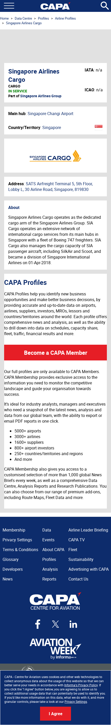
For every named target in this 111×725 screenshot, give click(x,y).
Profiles (43, 18)
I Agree (55, 713)
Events (48, 540)
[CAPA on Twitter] (55, 624)
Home (4, 18)
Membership (14, 530)
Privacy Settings (76, 701)
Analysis (50, 569)
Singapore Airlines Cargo (24, 23)
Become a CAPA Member (55, 352)
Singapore (51, 127)
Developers (13, 569)
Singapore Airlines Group (40, 95)
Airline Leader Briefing (88, 530)
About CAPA (53, 549)
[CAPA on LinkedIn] (73, 624)
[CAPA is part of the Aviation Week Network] (55, 649)
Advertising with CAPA (88, 569)
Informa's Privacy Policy (81, 685)
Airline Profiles (65, 18)
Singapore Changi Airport (50, 113)
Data (46, 530)
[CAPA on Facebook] (37, 624)
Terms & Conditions (20, 549)
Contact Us (78, 579)
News (8, 579)
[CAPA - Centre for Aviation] (55, 6)
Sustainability (80, 559)
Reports (49, 579)
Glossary (11, 559)
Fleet (72, 549)
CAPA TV (76, 540)
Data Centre (23, 18)
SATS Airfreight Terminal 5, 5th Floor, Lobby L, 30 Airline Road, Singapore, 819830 (50, 186)
